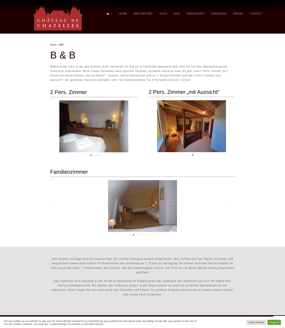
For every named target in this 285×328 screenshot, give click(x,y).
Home (123, 13)
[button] (54, 126)
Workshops (195, 13)
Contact (256, 13)
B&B (177, 13)
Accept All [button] (274, 322)
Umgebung (219, 13)
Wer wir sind (143, 13)
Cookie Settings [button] (256, 322)
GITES (163, 13)
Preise (238, 13)
